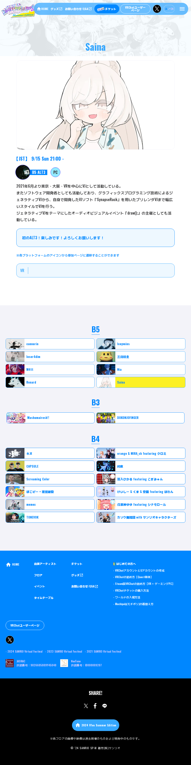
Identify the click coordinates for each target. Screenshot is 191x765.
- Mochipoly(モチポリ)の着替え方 (133, 604)
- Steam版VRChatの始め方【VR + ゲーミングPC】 (144, 584)
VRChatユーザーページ (24, 625)
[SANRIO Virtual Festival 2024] (19, 10)
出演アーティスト (45, 564)
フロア (38, 575)
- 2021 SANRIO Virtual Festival (103, 651)
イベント (39, 586)
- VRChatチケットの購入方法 (131, 590)
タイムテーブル (44, 598)
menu (182, 9)
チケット (76, 564)
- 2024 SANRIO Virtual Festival (24, 651)
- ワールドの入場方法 (126, 597)
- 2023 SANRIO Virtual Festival (63, 651)
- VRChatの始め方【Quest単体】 (133, 577)
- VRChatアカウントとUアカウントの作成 (138, 570)
